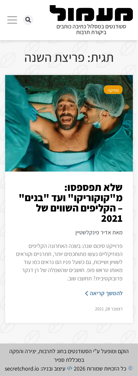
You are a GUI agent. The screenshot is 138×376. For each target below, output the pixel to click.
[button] (28, 20)
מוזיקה (113, 90)
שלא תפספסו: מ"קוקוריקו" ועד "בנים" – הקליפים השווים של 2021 (71, 202)
